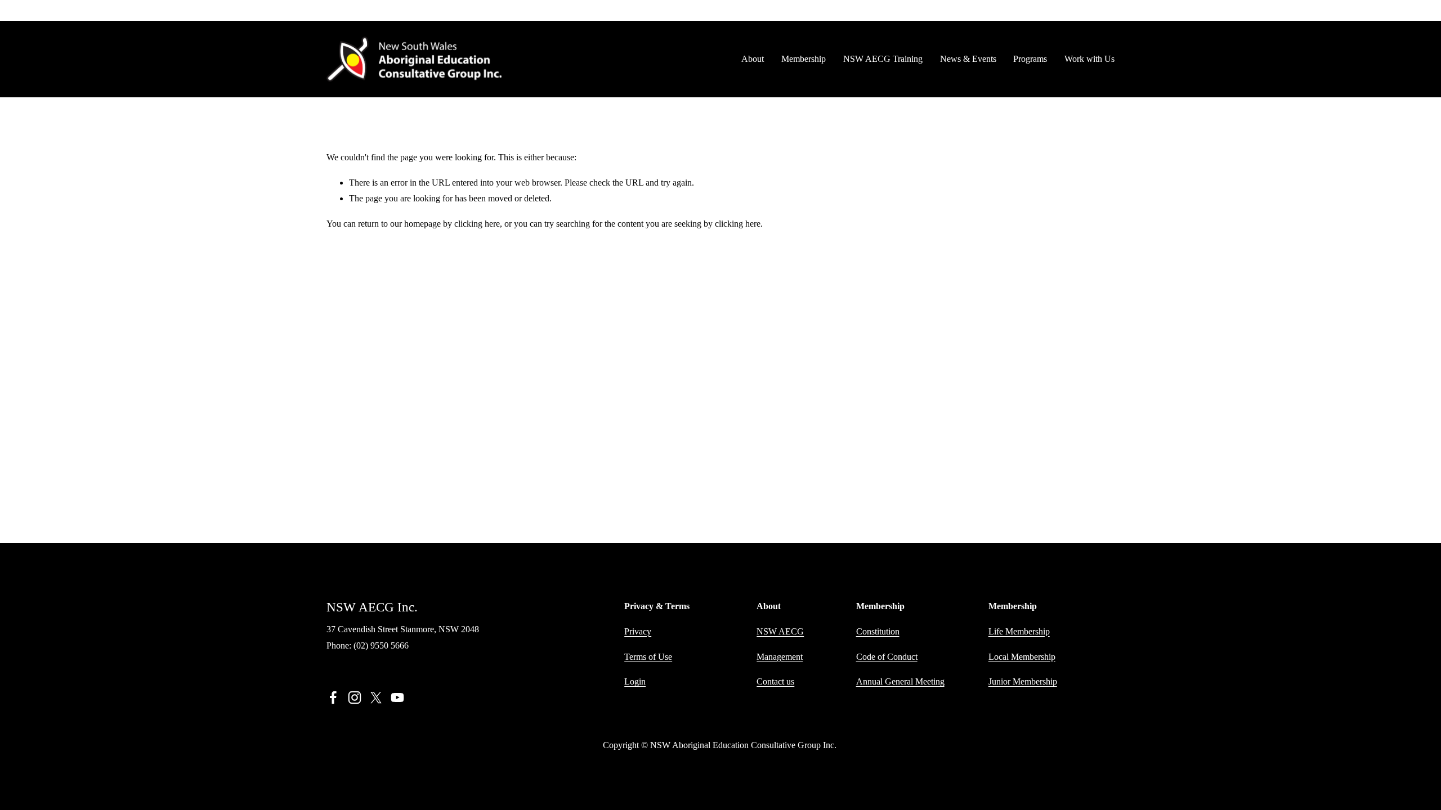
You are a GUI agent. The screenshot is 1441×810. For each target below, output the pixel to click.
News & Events (968, 59)
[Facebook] (333, 697)
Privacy (637, 631)
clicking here (477, 223)
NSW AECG (780, 631)
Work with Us (1089, 59)
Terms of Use (648, 657)
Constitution (877, 631)
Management (780, 657)
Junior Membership (1022, 681)
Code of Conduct (887, 657)
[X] (376, 697)
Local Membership (1021, 657)
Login (635, 681)
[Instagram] (354, 697)
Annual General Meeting (900, 681)
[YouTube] (397, 697)
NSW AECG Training (883, 59)
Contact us (775, 681)
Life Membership (1019, 631)
